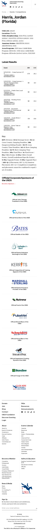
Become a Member (8, 459)
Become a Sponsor (8, 183)
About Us (4, 428)
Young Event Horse (26, 440)
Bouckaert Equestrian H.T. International (12, 109)
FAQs (23, 403)
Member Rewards (6, 472)
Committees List (6, 441)
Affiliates (4, 438)
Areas (3, 436)
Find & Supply (21, 526)
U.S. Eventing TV (6, 490)
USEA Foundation (8, 414)
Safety (23, 468)
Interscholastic (25, 445)
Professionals (5, 463)
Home (4, 12)
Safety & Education (28, 459)
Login (4, 420)
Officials (23, 466)
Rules (22, 432)
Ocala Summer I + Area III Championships (14, 82)
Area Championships (26, 449)
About (4, 426)
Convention (5, 461)
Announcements (27, 409)
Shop (4, 409)
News (3, 486)
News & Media (7, 483)
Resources (25, 406)
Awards (23, 447)
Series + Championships (27, 434)
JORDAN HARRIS (9, 75)
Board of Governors (7, 430)
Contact (5, 412)
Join (3, 406)
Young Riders (5, 469)
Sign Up (4, 499)
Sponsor (4, 443)
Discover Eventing (8, 417)
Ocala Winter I (16, 118)
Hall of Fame (5, 440)
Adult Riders (5, 467)
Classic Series (25, 441)
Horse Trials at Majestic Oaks (12, 126)
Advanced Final (25, 438)
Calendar (23, 428)
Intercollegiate (25, 443)
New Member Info (6, 474)
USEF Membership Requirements (6, 477)
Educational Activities (27, 464)
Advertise (4, 493)
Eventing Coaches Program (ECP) (28, 462)
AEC (22, 436)
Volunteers (24, 451)
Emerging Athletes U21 (8, 471)
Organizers (24, 453)
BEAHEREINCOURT (9, 76)
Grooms (4, 465)
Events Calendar (27, 426)
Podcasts (4, 491)
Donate (4, 403)
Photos (3, 488)
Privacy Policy (25, 516)
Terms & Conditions (15, 516)
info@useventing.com (19, 523)
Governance (5, 432)
